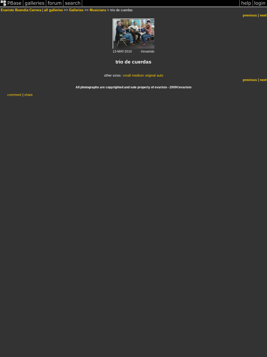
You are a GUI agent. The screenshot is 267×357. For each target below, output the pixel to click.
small (127, 75)
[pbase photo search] (72, 6)
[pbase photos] (11, 6)
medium (138, 75)
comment (14, 95)
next (263, 15)
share (28, 95)
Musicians (98, 10)
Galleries (76, 10)
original (150, 75)
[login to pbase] (260, 6)
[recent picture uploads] (34, 6)
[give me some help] (246, 6)
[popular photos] (160, 6)
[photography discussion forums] (54, 6)
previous (250, 15)
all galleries (53, 10)
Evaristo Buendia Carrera (21, 10)
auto (160, 75)
